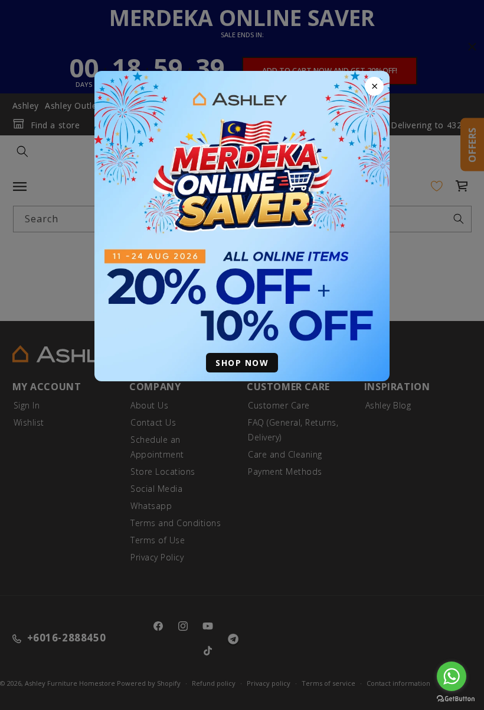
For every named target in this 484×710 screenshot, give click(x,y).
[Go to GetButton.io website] (456, 698)
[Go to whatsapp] (451, 676)
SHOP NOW (242, 362)
